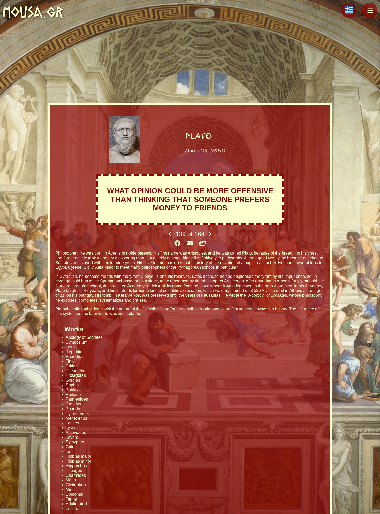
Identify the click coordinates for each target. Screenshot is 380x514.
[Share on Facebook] (177, 243)
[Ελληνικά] (349, 10)
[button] (369, 10)
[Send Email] (190, 243)
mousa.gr (33, 12)
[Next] (210, 234)
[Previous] (169, 234)
